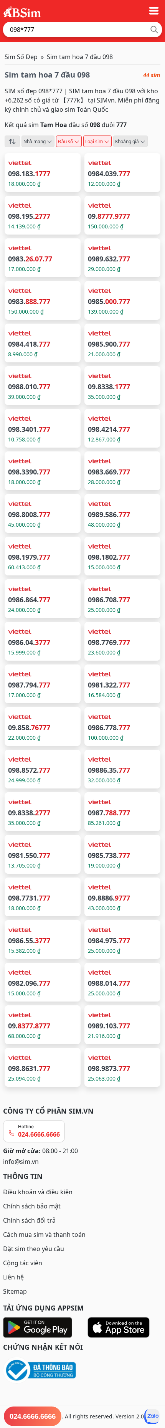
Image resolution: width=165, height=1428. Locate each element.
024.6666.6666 (39, 1134)
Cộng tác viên (22, 1263)
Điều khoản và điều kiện (38, 1192)
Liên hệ (13, 1277)
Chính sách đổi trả (29, 1220)
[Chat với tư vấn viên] (152, 1416)
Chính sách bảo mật (32, 1206)
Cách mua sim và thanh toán (44, 1234)
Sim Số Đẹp (21, 57)
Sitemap (15, 1291)
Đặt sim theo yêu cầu (33, 1249)
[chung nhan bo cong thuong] (82, 1370)
